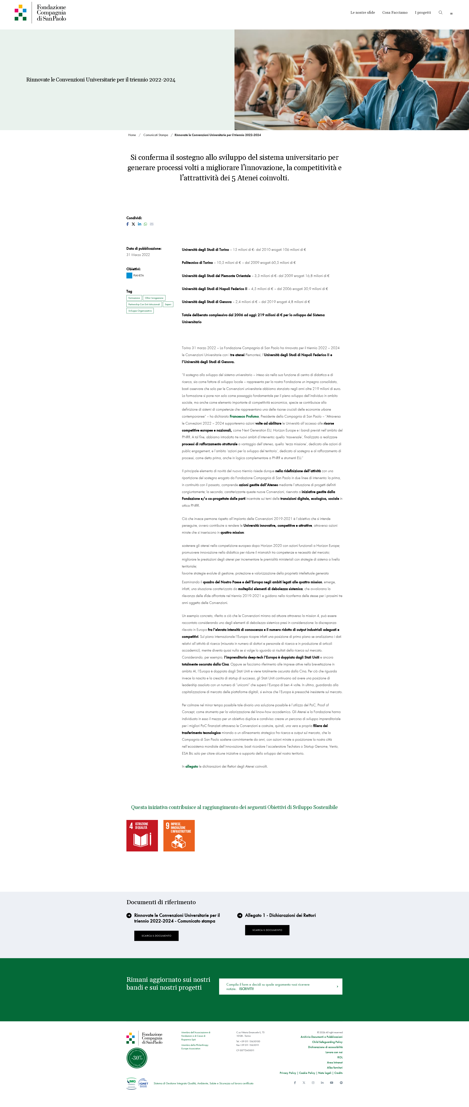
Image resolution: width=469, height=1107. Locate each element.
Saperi (168, 304)
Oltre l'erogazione (154, 297)
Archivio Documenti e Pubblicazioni (322, 1037)
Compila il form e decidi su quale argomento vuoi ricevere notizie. (268, 986)
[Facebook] (295, 1083)
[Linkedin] (322, 1083)
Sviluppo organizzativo (140, 310)
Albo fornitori (335, 1067)
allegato (191, 766)
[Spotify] (341, 1083)
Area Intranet (335, 1062)
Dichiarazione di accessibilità (325, 1047)
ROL (340, 1057)
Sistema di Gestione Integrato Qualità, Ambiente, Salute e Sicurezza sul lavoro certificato (203, 1083)
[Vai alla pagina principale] (68, 12)
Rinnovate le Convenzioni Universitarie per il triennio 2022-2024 (218, 135)
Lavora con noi (334, 1052)
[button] (423, 13)
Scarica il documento (156, 935)
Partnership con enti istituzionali (144, 304)
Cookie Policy (307, 1073)
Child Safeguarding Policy (327, 1042)
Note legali (324, 1073)
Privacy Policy (288, 1073)
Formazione (134, 297)
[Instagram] (313, 1083)
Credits (338, 1073)
